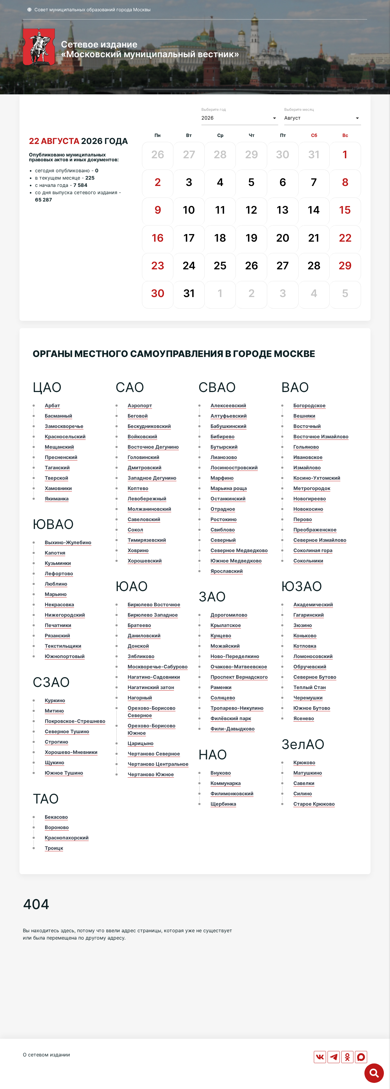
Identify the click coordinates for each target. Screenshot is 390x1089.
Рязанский (57, 635)
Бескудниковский (149, 426)
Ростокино (224, 519)
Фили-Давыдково (233, 729)
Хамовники (58, 488)
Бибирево (223, 436)
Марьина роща (229, 488)
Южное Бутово (311, 708)
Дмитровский (144, 467)
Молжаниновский (149, 509)
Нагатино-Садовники (154, 677)
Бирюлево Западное (153, 615)
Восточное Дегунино (153, 447)
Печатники (58, 625)
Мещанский (59, 447)
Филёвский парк (231, 718)
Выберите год (213, 109)
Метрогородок (311, 488)
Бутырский (224, 447)
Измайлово (307, 467)
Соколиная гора (312, 550)
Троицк (54, 848)
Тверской (56, 478)
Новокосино (308, 509)
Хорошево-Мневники (71, 752)
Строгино (56, 742)
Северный (223, 540)
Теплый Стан (309, 687)
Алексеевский (228, 405)
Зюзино (302, 625)
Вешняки (304, 416)
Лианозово (224, 457)
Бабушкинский (228, 426)
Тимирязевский (147, 540)
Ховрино (138, 550)
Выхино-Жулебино (68, 542)
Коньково (305, 635)
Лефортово (59, 573)
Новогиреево (309, 498)
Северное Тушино (67, 731)
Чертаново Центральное (158, 764)
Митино (54, 711)
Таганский (57, 467)
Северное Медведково (239, 550)
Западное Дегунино (152, 478)
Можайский (225, 646)
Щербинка (223, 804)
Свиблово (223, 530)
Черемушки (308, 698)
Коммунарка (226, 783)
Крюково (304, 762)
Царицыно (141, 743)
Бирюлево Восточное (154, 604)
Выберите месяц (299, 109)
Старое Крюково (314, 804)
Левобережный (147, 498)
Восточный (307, 426)
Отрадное (223, 509)
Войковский (142, 436)
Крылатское (226, 625)
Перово (302, 519)
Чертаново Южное (151, 774)
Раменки (221, 687)
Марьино (56, 594)
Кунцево (221, 635)
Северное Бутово (314, 677)
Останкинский (228, 498)
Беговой (138, 416)
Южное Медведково (236, 561)
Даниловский (144, 635)
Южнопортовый (65, 656)
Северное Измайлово (319, 540)
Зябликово (141, 656)
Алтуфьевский (229, 416)
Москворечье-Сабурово (158, 667)
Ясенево (303, 718)
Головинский (143, 457)
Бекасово (56, 817)
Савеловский (144, 519)
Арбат (52, 405)
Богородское (309, 405)
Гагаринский (308, 615)
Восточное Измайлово (321, 436)
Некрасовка (59, 604)
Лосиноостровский (234, 467)
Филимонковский (232, 793)
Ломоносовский (313, 656)
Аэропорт (140, 405)
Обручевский (309, 667)
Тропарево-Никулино (237, 708)
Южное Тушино (64, 773)
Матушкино (307, 773)
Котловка (304, 646)
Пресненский (61, 457)
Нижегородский (65, 615)
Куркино (55, 700)
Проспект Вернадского (239, 677)
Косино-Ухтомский (316, 478)
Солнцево (223, 698)
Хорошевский (145, 561)
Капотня (55, 553)
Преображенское (315, 530)
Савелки (303, 783)
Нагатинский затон (151, 687)
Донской (138, 646)
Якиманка (57, 498)
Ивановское (308, 457)
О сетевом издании (46, 1055)
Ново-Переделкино (235, 656)
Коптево (138, 488)
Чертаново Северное (154, 754)
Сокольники (308, 561)
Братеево (139, 625)
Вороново (57, 827)
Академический (313, 604)
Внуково (221, 773)
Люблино (56, 584)
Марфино (222, 478)
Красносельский (65, 436)
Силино (302, 793)
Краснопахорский (67, 838)
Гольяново (306, 447)
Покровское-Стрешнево (75, 721)
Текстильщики (63, 646)
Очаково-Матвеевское (239, 667)
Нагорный (140, 698)
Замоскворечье (64, 426)
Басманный (58, 416)
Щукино (54, 762)
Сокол (135, 530)
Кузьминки (58, 563)
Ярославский (227, 571)
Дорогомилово (229, 615)
